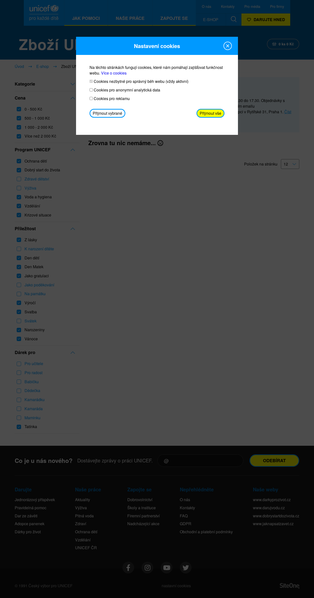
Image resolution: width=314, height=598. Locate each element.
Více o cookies (114, 73)
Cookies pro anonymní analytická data (126, 90)
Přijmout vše (210, 113)
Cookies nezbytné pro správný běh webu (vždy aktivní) (140, 81)
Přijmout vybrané (107, 113)
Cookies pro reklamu (111, 98)
